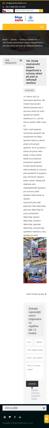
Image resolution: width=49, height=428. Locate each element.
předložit (32, 384)
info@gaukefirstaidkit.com (16, 3)
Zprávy (14, 39)
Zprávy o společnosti (29, 39)
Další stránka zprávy (35, 294)
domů (5, 39)
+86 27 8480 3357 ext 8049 (15, 7)
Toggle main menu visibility (42, 27)
